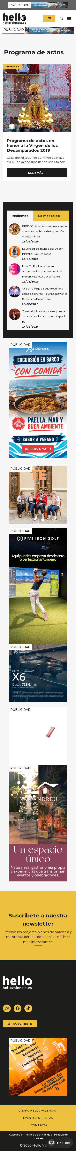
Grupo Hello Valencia (37, 1110)
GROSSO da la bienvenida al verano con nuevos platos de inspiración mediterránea (44, 231)
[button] (61, 18)
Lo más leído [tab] (49, 216)
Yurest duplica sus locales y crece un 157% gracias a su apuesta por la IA (44, 316)
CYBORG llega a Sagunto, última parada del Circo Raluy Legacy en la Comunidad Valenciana (44, 294)
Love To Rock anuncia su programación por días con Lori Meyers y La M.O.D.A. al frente (42, 271)
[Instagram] (7, 1008)
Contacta (39, 1125)
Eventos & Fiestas (38, 1118)
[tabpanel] (38, 275)
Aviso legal (15, 1134)
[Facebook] (17, 1008)
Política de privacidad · (38, 1134)
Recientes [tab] (20, 216)
